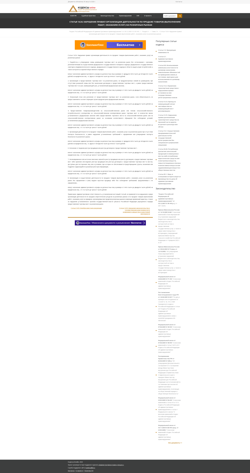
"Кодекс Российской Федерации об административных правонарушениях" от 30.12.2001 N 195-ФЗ (104, 31)
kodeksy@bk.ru (90, 468)
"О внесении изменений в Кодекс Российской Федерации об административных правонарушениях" (169, 282)
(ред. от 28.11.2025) (167, 200)
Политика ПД (88, 471)
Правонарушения (125, 16)
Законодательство (107, 16)
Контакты (179, 2)
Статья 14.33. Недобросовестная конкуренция (86, 208)
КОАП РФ (73, 16)
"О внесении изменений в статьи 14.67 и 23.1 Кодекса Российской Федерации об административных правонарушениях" (169, 346)
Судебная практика (88, 16)
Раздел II (145, 31)
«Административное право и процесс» (111, 465)
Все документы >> (175, 443)
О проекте (147, 16)
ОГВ (138, 16)
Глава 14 (155, 31)
